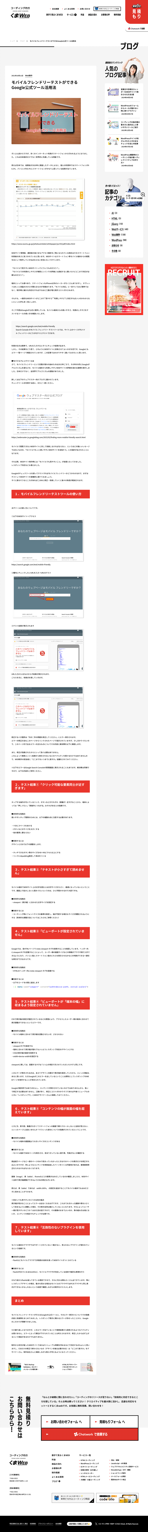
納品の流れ (92, 15)
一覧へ (50, 1366)
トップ (12, 41)
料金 (82, 15)
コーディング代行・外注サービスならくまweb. (112, 1524)
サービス (70, 15)
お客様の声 (105, 15)
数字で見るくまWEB (54, 15)
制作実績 (117, 15)
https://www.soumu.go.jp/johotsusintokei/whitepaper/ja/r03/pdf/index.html (43, 244)
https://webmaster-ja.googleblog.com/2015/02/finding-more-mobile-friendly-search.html (48, 437)
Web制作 (28, 75)
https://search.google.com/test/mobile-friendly (35, 326)
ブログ (22, 41)
